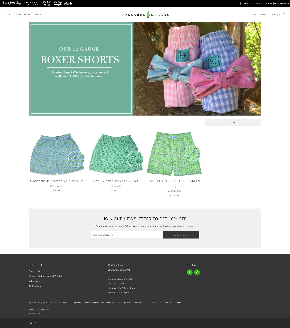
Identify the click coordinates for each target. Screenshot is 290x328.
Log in (252, 14)
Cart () (275, 14)
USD (262, 14)
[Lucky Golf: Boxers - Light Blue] (57, 154)
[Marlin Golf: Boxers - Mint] (115, 154)
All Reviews (35, 286)
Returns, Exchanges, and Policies (45, 276)
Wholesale (34, 281)
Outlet (37, 14)
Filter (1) (233, 122)
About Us (21, 14)
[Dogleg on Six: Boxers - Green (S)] (174, 154)
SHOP (8, 14)
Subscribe (180, 235)
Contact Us (34, 271)
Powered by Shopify (37, 313)
